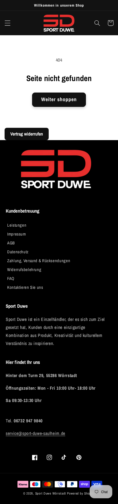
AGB (11, 243)
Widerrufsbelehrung (24, 269)
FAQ (10, 278)
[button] (7, 23)
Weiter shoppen (59, 99)
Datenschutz (18, 252)
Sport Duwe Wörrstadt (51, 493)
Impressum (16, 234)
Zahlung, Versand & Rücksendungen (38, 261)
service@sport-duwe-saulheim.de (35, 433)
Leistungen (16, 225)
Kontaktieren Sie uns (25, 287)
